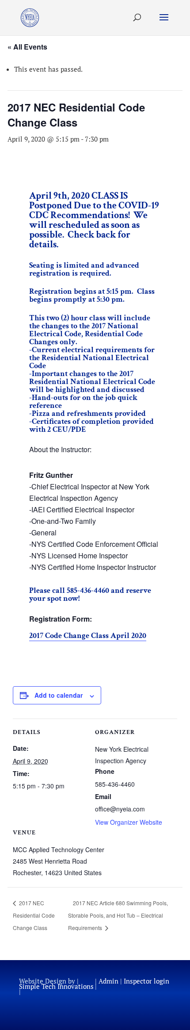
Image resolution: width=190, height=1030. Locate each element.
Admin (108, 980)
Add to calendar (58, 695)
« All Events (27, 47)
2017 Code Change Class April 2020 (87, 635)
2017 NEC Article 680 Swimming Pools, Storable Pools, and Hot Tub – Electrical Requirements (118, 915)
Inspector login (146, 980)
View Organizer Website (128, 822)
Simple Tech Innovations (56, 986)
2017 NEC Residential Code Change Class (34, 915)
